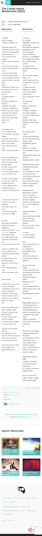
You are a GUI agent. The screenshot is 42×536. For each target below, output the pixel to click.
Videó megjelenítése (14, 24)
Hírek (21, 498)
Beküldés (13, 502)
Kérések (5, 502)
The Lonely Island (14, 394)
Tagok (28, 498)
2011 (7, 397)
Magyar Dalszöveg (2, 2)
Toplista (34, 498)
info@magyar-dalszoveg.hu (16, 510)
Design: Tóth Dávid (8, 520)
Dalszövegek (7, 498)
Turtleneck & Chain (14, 392)
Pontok (15, 498)
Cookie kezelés (8, 514)
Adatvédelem (31, 510)
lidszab (18, 404)
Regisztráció (36, 2)
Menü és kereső (8, 2)
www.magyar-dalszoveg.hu (11, 507)
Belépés (28, 2)
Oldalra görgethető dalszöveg (17, 21)
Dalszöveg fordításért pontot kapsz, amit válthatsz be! (21, 416)
